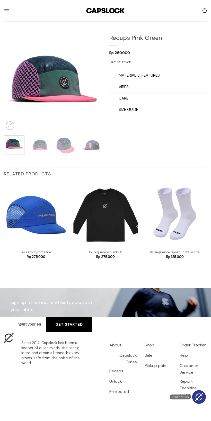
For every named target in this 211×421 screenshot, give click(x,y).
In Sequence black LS (105, 252)
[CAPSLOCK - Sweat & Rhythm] (105, 10)
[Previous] (12, 82)
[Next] (93, 82)
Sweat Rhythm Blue (36, 252)
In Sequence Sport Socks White (175, 252)
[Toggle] (113, 76)
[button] (6, 11)
